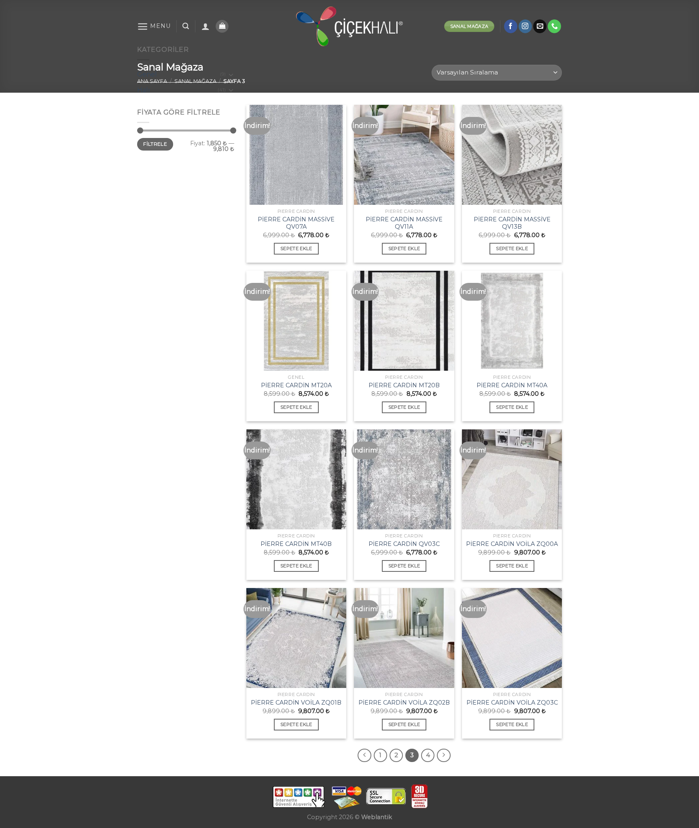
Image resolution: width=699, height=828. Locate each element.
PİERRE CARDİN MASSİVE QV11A (404, 223)
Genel (147, 74)
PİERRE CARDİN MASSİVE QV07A (296, 223)
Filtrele (155, 144)
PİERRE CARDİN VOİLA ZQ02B (404, 702)
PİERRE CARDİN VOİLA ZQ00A (512, 544)
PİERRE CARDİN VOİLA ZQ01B (296, 702)
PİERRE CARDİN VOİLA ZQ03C (512, 702)
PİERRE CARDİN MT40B (296, 544)
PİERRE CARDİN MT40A (512, 385)
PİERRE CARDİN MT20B (404, 385)
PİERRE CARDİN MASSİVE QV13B (512, 223)
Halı (143, 90)
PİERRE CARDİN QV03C (404, 544)
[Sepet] (222, 26)
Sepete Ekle (296, 248)
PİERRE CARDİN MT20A (296, 385)
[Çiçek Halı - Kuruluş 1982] (349, 26)
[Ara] (185, 26)
